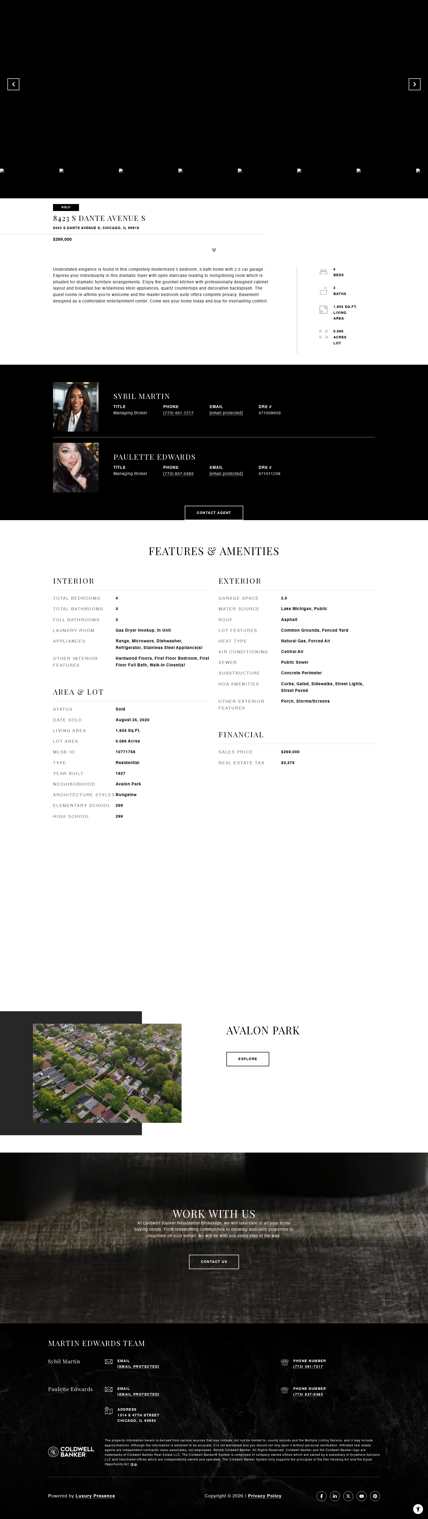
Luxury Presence (95, 1496)
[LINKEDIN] (335, 1496)
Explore (247, 1059)
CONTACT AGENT (214, 513)
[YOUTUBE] (362, 1496)
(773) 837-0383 (178, 474)
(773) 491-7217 (178, 413)
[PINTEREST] (375, 1496)
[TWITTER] (348, 1496)
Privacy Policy (265, 1496)
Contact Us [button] (214, 1262)
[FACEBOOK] (321, 1496)
